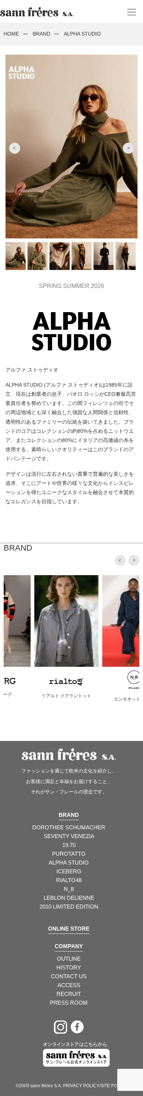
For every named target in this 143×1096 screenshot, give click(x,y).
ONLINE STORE (68, 928)
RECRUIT (68, 994)
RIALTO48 (68, 880)
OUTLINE (69, 959)
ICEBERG (68, 871)
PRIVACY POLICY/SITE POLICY (95, 1085)
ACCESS (69, 985)
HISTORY (68, 967)
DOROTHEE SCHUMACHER (68, 827)
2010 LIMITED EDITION (69, 906)
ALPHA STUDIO (69, 862)
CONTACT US (69, 976)
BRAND (41, 34)
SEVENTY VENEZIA (69, 836)
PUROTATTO (68, 854)
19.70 (69, 845)
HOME (11, 34)
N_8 (69, 889)
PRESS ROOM (69, 1003)
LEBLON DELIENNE (69, 898)
